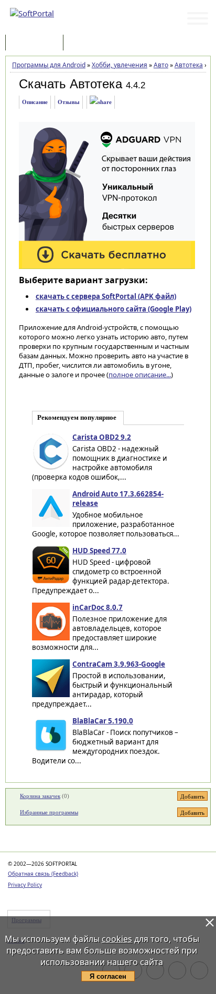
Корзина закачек (40, 796)
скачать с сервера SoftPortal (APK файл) (106, 296)
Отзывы (69, 102)
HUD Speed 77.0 (99, 550)
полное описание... (140, 374)
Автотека (189, 64)
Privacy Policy (25, 884)
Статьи (89, 43)
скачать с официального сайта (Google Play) (113, 309)
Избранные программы (49, 812)
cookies (117, 939)
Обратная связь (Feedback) (43, 873)
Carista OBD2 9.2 (101, 437)
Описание (35, 102)
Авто (161, 64)
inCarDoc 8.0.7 (97, 607)
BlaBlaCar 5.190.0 (102, 721)
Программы (37, 43)
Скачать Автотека (70, 84)
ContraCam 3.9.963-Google (118, 664)
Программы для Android (48, 64)
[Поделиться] (101, 102)
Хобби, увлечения (119, 64)
